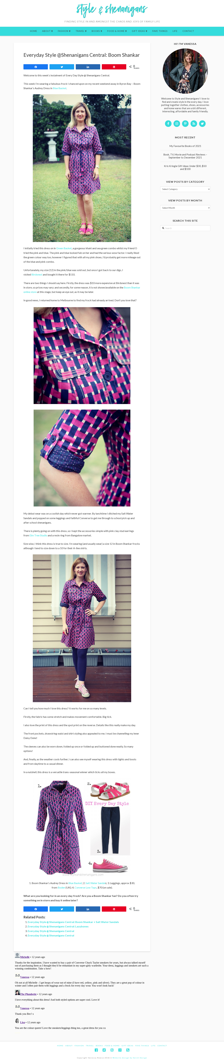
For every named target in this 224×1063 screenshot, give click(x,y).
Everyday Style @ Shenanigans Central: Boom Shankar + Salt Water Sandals (73, 921)
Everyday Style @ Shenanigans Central (51, 930)
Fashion (79, 1046)
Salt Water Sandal (95, 883)
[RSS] (127, 1050)
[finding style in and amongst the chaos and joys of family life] (112, 13)
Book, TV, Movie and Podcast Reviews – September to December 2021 (185, 156)
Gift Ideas (127, 1046)
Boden (61, 887)
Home (60, 1046)
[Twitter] (104, 1050)
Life (153, 1046)
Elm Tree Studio (38, 535)
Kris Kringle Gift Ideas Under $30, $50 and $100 (185, 167)
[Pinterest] (119, 1050)
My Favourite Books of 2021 (185, 145)
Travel (90, 1046)
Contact (162, 1046)
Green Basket (64, 248)
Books (99, 1046)
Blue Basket (59, 88)
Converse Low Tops (86, 887)
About (69, 1046)
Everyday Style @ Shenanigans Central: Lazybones (58, 926)
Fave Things (142, 1046)
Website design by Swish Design (129, 1058)
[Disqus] (82, 992)
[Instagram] (112, 1050)
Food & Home (112, 1046)
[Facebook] (96, 1050)
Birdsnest (36, 274)
